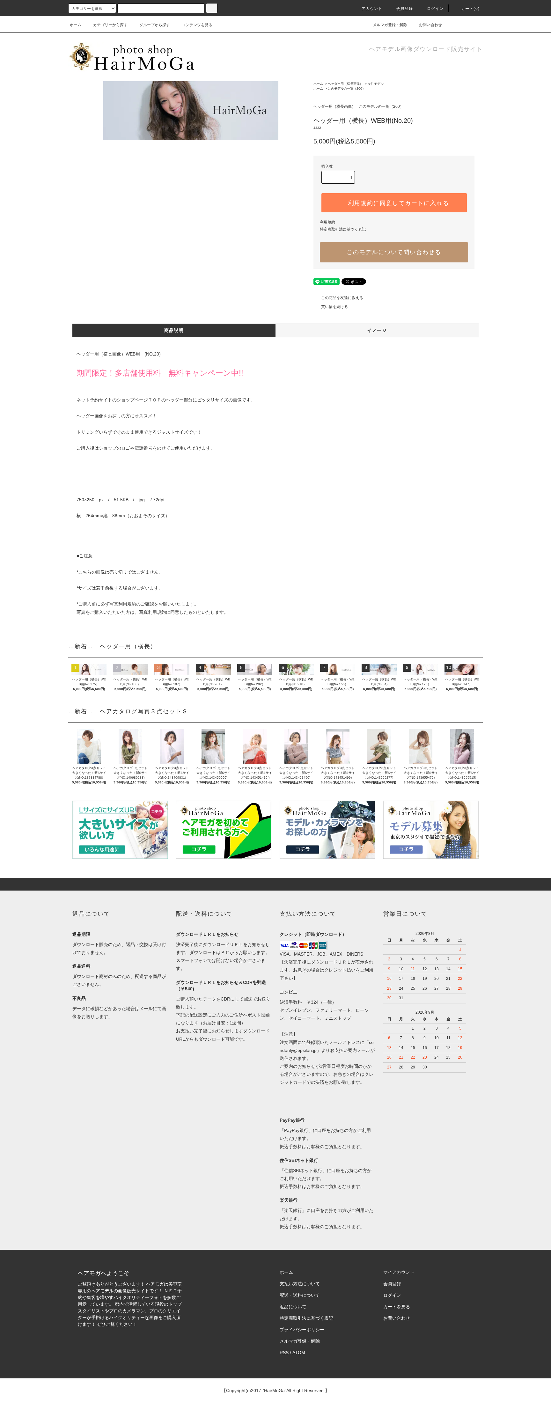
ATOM (298, 1352)
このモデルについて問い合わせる (394, 252)
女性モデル (376, 83)
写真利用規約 (122, 603)
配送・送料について (300, 1295)
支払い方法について (300, 1283)
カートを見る (396, 1306)
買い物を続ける (334, 307)
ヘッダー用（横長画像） (345, 83)
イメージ (377, 330)
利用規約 (327, 222)
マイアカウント (399, 1272)
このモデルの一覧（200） (346, 88)
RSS (284, 1352)
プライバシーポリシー (302, 1329)
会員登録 (404, 8)
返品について (293, 1306)
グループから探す (154, 25)
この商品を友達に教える (342, 298)
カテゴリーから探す (110, 25)
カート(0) (470, 8)
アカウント (372, 8)
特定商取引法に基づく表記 (343, 229)
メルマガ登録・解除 (390, 25)
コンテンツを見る (197, 25)
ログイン (435, 8)
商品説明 (174, 330)
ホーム (75, 25)
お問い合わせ (430, 25)
